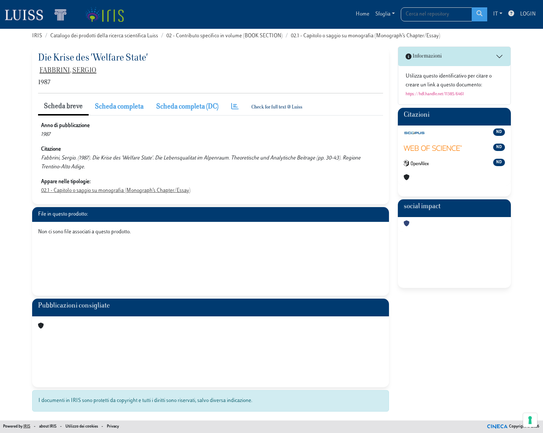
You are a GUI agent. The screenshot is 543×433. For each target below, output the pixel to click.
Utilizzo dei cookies (81, 427)
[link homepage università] (104, 14)
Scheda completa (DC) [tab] (187, 107)
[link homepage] (38, 14)
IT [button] (495, 14)
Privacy (113, 427)
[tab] (235, 107)
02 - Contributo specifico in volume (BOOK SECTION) (224, 36)
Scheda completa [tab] (119, 107)
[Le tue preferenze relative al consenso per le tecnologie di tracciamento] (530, 420)
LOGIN (528, 14)
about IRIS (48, 427)
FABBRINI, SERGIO (68, 71)
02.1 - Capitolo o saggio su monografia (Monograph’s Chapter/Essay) (365, 36)
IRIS (37, 36)
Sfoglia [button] (382, 14)
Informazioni (426, 56)
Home (362, 14)
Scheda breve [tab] (63, 106)
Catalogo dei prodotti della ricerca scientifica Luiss (104, 36)
